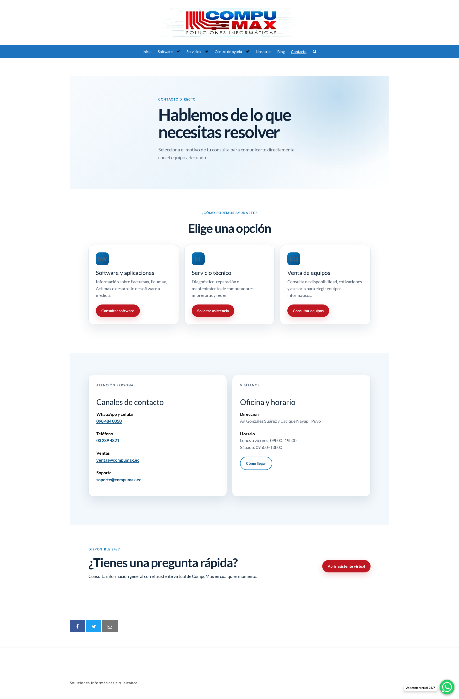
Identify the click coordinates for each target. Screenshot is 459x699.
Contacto (298, 51)
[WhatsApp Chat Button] (447, 687)
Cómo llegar (256, 463)
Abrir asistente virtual (346, 566)
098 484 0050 (109, 421)
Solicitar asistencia (213, 310)
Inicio (147, 51)
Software (165, 51)
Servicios (193, 51)
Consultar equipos (308, 310)
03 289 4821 (107, 440)
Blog (281, 51)
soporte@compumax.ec (118, 479)
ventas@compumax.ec (117, 460)
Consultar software (117, 310)
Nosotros (263, 51)
